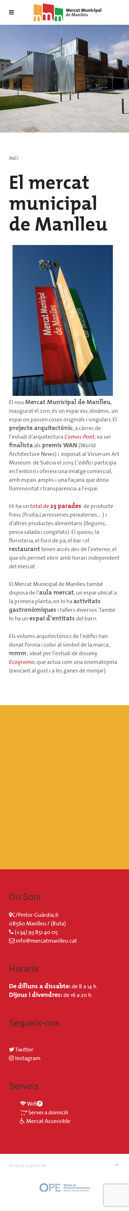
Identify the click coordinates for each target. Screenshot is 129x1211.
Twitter (23, 1049)
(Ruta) (58, 923)
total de (55, 505)
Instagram (27, 1058)
